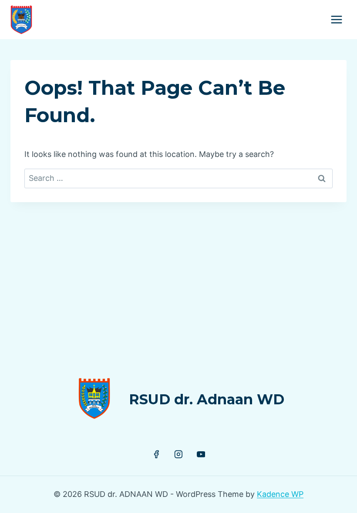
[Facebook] (156, 454)
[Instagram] (178, 454)
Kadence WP (280, 494)
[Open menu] (336, 19)
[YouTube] (201, 454)
